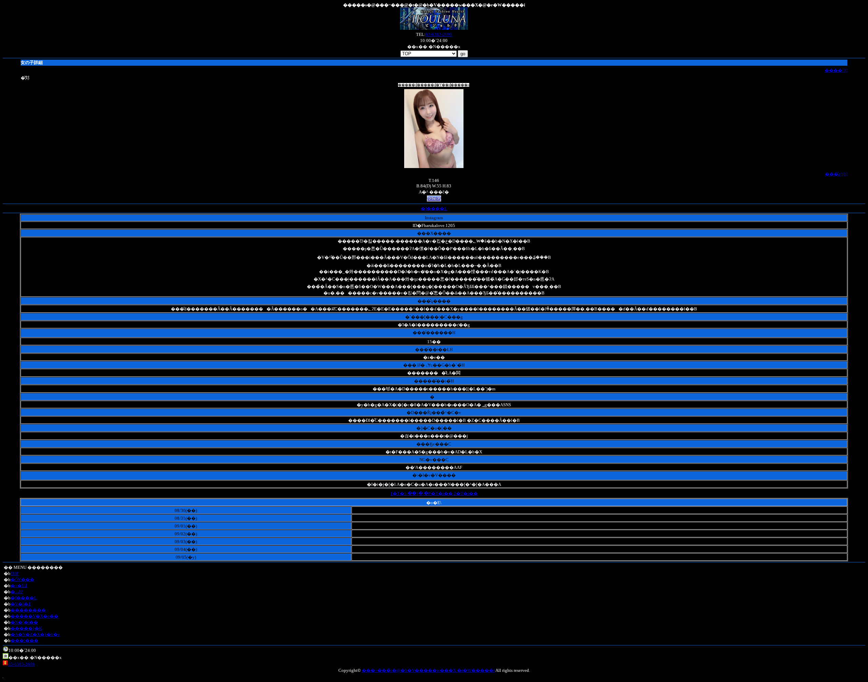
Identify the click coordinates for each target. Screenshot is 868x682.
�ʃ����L (434, 208)
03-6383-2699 (439, 34)
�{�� (415, 493)
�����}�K (26, 628)
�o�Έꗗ (19, 585)
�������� (28, 610)
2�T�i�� (466, 493)
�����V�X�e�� (34, 616)
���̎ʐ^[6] (836, 174)
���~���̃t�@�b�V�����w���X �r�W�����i (428, 670)
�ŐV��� (22, 579)
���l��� (24, 640)
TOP (15, 573)
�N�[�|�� (24, 622)
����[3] (836, 70)
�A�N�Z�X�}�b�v (35, 634)
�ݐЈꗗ (17, 591)
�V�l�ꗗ (21, 603)
